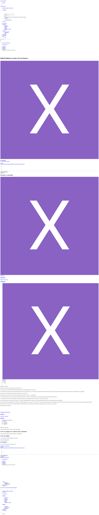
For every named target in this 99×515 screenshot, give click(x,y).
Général (8, 161)
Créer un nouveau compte (4, 439)
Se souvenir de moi (8, 17)
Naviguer (4, 24)
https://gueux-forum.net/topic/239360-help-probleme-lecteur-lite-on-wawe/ (12, 164)
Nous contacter (4, 484)
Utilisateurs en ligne (8, 502)
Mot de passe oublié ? (8, 19)
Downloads (4, 35)
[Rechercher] (0, 41)
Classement (4, 34)
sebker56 (2, 414)
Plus (5, 29)
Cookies (3, 485)
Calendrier (6, 26)
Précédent (6, 497)
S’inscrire (4, 21)
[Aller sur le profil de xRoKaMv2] (49, 158)
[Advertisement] (49, 53)
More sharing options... (4, 455)
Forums (6, 25)
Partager (1, 163)
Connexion (6, 18)
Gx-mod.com (4, 23)
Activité (3, 30)
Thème (3, 481)
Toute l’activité (7, 31)
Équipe (6, 28)
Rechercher (6, 32)
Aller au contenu (3, 0)
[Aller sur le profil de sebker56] (2, 412)
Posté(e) (4, 279)
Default (6, 482)
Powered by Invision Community (11, 487)
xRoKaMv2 (4, 160)
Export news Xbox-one (6, 42)
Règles (6, 27)
